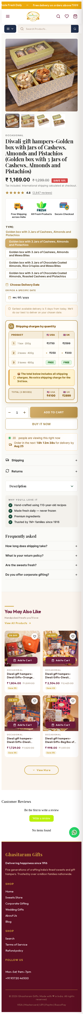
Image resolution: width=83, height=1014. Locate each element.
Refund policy (14, 950)
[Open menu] (8, 16)
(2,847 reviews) (42, 192)
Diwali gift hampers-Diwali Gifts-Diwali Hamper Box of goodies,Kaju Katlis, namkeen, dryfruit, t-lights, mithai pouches (20, 740)
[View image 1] (12, 121)
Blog (8, 921)
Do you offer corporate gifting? (41, 574)
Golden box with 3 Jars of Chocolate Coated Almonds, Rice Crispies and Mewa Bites (38, 264)
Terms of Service (16, 944)
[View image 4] (59, 121)
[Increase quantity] (24, 412)
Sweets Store (14, 897)
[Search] (58, 16)
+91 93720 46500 (17, 978)
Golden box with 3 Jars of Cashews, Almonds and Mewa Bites (39, 253)
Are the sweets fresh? (41, 565)
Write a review (41, 818)
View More (43, 770)
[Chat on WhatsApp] (74, 832)
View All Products (16, 623)
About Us (11, 915)
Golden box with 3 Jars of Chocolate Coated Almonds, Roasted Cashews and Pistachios (38, 274)
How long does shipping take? (41, 546)
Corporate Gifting (17, 903)
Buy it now (41, 424)
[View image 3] (43, 121)
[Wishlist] (67, 16)
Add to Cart (25, 660)
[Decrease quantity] (9, 412)
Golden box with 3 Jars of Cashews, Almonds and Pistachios (39, 243)
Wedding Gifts (14, 909)
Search (9, 938)
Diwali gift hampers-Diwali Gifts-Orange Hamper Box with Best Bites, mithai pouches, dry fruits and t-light (20, 675)
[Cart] (75, 16)
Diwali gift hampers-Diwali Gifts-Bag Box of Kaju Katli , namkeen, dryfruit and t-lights (59, 740)
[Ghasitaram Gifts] (33, 16)
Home (9, 891)
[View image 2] (28, 121)
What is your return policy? (41, 555)
